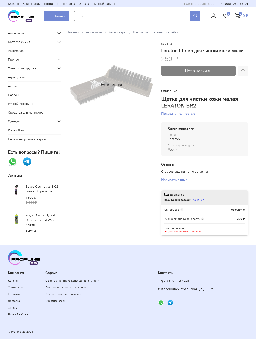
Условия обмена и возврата (63, 294)
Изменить (198, 200)
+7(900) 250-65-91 (234, 4)
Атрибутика (16, 77)
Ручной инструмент (22, 104)
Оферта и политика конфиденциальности (72, 280)
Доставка (68, 4)
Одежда (14, 121)
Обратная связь (55, 301)
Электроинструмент (23, 68)
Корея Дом (16, 130)
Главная (73, 32)
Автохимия (94, 32)
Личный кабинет (105, 4)
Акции (12, 86)
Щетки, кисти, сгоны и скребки (155, 32)
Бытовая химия (19, 42)
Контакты (51, 4)
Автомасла (16, 51)
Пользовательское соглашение (65, 287)
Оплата (84, 4)
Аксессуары (117, 32)
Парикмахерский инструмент (29, 139)
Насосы (13, 95)
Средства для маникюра (25, 112)
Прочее (13, 59)
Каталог (14, 4)
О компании (32, 4)
